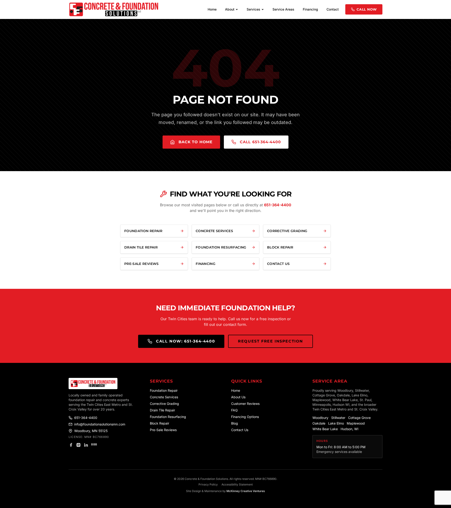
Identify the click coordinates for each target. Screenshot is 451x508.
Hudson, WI (349, 429)
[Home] (104, 383)
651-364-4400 (277, 205)
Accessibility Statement (237, 484)
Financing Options (245, 417)
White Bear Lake (325, 429)
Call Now (367, 9)
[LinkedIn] (86, 445)
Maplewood (356, 423)
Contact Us (239, 430)
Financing (310, 9)
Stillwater (338, 418)
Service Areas (283, 9)
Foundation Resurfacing (168, 417)
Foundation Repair (164, 390)
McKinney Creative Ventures (245, 491)
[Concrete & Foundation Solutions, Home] (114, 9)
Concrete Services (164, 397)
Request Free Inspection (270, 341)
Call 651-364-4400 (260, 142)
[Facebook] (71, 445)
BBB (94, 444)
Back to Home (196, 142)
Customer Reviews (245, 404)
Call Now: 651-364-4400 (185, 341)
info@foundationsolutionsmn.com (99, 424)
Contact (333, 9)
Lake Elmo (336, 423)
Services (253, 9)
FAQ (234, 410)
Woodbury (320, 418)
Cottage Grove (359, 418)
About (229, 9)
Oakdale (318, 423)
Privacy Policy (208, 484)
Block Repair (159, 423)
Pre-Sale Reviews (163, 430)
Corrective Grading (164, 404)
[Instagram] (78, 445)
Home (212, 9)
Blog (234, 423)
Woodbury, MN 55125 (91, 431)
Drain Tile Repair (162, 410)
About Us (238, 397)
